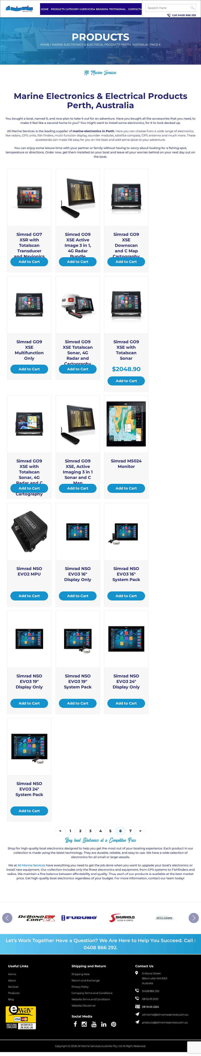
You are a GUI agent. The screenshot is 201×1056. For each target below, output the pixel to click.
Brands (101, 9)
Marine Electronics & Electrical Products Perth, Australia (100, 44)
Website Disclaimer (84, 1005)
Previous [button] (7, 918)
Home (44, 9)
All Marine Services (31, 865)
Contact (134, 9)
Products (13, 993)
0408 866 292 (187, 15)
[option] (36, 918)
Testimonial (117, 9)
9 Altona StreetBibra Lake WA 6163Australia (154, 978)
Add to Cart (29, 262)
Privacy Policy (80, 986)
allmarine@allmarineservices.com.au (165, 1014)
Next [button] (193, 918)
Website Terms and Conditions (91, 999)
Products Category (65, 9)
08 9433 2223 (150, 999)
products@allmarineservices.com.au (165, 1022)
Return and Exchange (86, 980)
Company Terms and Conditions (92, 993)
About (12, 980)
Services (87, 9)
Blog (11, 999)
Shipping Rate (81, 974)
